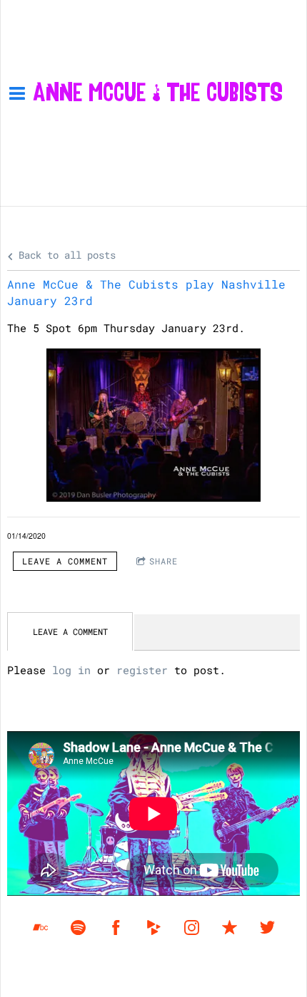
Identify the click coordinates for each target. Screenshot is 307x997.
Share (163, 561)
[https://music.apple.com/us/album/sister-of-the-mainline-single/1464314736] (229, 927)
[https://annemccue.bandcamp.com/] (40, 927)
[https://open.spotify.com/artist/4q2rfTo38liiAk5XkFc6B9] (78, 927)
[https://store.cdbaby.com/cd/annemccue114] (153, 927)
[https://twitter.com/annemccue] (267, 927)
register (142, 670)
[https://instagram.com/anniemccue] (191, 927)
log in (71, 670)
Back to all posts (64, 255)
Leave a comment (65, 561)
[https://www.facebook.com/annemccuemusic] (116, 927)
